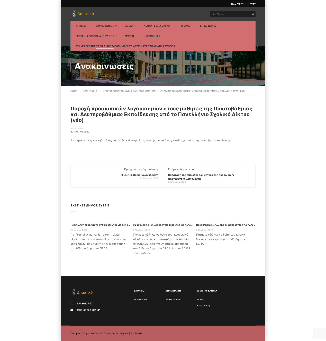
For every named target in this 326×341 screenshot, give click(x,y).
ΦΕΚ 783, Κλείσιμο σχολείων (139, 175)
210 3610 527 (84, 303)
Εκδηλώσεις (203, 305)
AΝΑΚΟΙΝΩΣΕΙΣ (105, 25)
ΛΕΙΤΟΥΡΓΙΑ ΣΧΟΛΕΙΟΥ (157, 25)
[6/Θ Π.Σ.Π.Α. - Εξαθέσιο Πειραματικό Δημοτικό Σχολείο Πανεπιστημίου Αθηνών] (83, 14)
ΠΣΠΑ (82, 25)
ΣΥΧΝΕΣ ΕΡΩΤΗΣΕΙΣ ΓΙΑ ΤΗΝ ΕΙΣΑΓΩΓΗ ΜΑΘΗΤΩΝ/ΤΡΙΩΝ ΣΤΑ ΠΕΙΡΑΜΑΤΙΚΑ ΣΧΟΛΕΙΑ (125, 46)
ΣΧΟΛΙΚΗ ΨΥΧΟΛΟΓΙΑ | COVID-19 (95, 36)
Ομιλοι (128, 25)
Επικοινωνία (140, 299)
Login (253, 3)
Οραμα (185, 25)
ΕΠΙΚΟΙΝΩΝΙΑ (208, 25)
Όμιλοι (200, 299)
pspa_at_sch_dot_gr (88, 309)
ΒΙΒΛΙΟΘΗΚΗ (152, 36)
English (240, 3)
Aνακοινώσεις (173, 299)
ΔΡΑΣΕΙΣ (129, 36)
